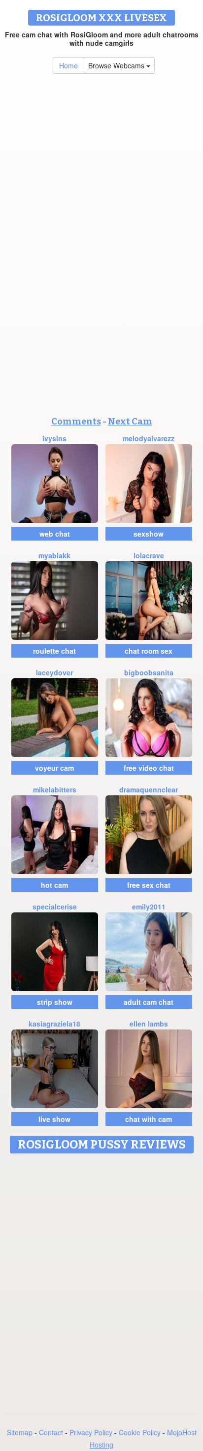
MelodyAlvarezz (148, 438)
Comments (76, 421)
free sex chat (148, 885)
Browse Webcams (117, 65)
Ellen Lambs (149, 1023)
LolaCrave (149, 555)
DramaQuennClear (148, 789)
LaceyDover (54, 672)
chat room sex (148, 651)
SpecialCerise (55, 906)
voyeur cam (54, 768)
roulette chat (54, 651)
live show (54, 1119)
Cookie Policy (140, 1432)
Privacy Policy (90, 1432)
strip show (54, 1002)
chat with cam (148, 1119)
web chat (54, 534)
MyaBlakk (54, 555)
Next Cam (130, 421)
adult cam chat (148, 1002)
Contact (51, 1432)
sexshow (149, 534)
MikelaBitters (54, 789)
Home (68, 65)
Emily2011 (149, 906)
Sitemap (20, 1432)
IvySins (54, 438)
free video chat (149, 768)
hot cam (54, 885)
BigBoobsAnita (148, 672)
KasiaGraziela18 (54, 1023)
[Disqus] (101, 1281)
